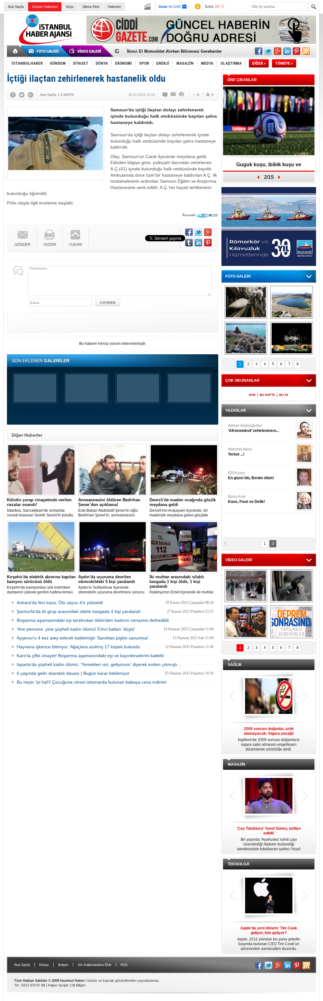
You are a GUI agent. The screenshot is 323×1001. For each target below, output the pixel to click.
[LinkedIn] (198, 242)
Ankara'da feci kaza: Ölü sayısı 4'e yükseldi (60, 602)
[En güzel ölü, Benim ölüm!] (304, 477)
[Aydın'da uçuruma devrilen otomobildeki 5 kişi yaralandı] (112, 547)
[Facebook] (13, 94)
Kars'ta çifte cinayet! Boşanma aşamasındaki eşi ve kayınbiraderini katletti (90, 655)
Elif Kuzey (251, 475)
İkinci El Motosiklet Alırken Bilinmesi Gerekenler (174, 51)
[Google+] (30, 94)
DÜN (252, 395)
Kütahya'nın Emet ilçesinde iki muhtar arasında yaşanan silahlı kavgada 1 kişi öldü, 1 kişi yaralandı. (183, 584)
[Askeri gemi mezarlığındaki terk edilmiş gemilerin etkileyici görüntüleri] (246, 302)
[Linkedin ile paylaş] (287, 51)
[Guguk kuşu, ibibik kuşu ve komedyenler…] (268, 121)
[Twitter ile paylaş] (268, 51)
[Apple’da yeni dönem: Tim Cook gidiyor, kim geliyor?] (268, 896)
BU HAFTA (267, 395)
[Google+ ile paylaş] (277, 51)
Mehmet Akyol (240, 451)
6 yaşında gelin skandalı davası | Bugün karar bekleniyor (73, 673)
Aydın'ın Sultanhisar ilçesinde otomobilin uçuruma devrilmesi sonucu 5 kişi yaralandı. (111, 584)
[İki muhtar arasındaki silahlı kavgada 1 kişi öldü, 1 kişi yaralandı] (184, 547)
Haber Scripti (58, 985)
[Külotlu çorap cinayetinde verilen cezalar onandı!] (41, 470)
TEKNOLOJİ (238, 864)
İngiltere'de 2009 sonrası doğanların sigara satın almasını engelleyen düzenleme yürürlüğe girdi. (269, 739)
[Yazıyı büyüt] (210, 94)
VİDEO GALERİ (238, 560)
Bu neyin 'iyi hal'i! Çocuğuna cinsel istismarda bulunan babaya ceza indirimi (92, 682)
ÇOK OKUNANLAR (242, 380)
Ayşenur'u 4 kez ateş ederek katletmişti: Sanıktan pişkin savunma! (82, 637)
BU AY (284, 395)
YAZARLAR (235, 410)
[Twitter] (22, 94)
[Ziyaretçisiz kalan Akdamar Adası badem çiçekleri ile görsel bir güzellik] (246, 338)
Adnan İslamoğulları (253, 428)
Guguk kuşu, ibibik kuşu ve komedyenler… (268, 167)
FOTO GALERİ (237, 276)
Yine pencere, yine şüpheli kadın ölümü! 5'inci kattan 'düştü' (76, 629)
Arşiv (70, 7)
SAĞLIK (235, 664)
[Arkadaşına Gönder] (173, 94)
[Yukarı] (75, 238)
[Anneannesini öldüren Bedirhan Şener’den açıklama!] (112, 470)
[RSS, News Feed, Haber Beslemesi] (306, 51)
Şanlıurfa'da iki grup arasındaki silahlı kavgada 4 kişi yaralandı (79, 611)
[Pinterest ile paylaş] (296, 51)
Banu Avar (246, 499)
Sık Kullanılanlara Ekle (94, 965)
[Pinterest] (208, 242)
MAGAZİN (236, 764)
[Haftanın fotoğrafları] (291, 338)
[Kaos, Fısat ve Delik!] (304, 500)
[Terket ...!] (304, 453)
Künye (44, 965)
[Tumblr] (189, 242)
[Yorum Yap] (165, 94)
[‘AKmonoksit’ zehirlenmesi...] (304, 429)
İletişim (63, 965)
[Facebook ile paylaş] (258, 51)
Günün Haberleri (44, 7)
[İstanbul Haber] (46, 44)
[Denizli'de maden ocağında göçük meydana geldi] (184, 470)
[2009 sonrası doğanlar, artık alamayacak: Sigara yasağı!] (268, 696)
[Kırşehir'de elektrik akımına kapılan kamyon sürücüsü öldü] (41, 547)
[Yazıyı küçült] (196, 94)
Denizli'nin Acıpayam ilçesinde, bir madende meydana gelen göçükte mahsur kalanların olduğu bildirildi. (183, 508)
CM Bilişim (77, 985)
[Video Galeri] (85, 51)
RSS (123, 965)
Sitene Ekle (90, 7)
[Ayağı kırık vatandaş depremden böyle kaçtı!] (291, 585)
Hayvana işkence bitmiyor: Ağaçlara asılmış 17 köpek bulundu (78, 646)
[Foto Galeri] (44, 51)
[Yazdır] (182, 94)
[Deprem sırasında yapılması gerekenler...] (291, 621)
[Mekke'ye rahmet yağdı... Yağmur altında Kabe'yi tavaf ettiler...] (246, 585)
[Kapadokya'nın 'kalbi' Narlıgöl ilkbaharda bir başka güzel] (291, 302)
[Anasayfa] (15, 51)
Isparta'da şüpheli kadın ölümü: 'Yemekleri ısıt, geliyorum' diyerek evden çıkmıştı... (99, 664)
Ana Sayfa (16, 7)
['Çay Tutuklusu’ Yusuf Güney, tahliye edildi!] (268, 796)
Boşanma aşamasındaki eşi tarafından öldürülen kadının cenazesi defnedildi (93, 620)
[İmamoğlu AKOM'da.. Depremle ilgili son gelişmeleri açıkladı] (246, 621)
